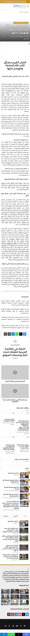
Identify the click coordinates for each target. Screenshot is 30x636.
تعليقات (5, 516)
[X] (20, 334)
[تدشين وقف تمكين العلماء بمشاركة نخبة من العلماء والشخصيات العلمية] (24, 557)
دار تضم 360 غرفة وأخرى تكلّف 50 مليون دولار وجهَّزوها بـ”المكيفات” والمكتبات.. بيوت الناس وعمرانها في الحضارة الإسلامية (22, 425)
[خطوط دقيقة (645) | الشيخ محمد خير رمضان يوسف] (22, 439)
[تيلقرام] (13, 334)
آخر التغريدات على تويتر (22, 459)
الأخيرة (25, 516)
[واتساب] (17, 334)
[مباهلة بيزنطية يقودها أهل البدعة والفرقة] (24, 482)
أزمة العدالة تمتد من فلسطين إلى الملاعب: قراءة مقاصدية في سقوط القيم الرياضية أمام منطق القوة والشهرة (10, 505)
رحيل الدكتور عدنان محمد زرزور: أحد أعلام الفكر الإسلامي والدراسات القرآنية (10, 530)
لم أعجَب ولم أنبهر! (13, 473)
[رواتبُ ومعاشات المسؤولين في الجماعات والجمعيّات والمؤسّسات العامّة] (7, 439)
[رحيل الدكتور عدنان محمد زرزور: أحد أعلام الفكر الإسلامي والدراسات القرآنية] (24, 531)
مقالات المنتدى (18, 23)
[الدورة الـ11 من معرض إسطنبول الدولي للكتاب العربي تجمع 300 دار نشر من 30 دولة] (24, 548)
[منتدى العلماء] (19, 6)
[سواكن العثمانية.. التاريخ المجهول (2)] (7, 415)
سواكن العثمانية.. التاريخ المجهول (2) (8, 420)
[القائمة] (28, 7)
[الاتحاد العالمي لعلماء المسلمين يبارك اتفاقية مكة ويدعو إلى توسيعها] (24, 602)
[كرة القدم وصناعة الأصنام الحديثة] (24, 489)
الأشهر (15, 516)
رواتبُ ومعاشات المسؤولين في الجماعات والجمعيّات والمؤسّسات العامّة (8, 447)
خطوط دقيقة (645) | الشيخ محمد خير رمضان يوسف (23, 446)
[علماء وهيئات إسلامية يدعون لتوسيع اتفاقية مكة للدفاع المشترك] (5, 597)
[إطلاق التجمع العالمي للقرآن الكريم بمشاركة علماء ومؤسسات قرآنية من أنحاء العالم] (24, 538)
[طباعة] (5, 334)
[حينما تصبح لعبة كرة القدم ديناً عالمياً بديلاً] (24, 497)
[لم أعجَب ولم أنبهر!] (24, 475)
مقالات (21, 12)
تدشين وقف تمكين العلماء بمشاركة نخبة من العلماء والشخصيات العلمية (10, 556)
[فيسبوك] (24, 334)
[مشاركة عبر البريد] (9, 334)
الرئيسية (25, 12)
